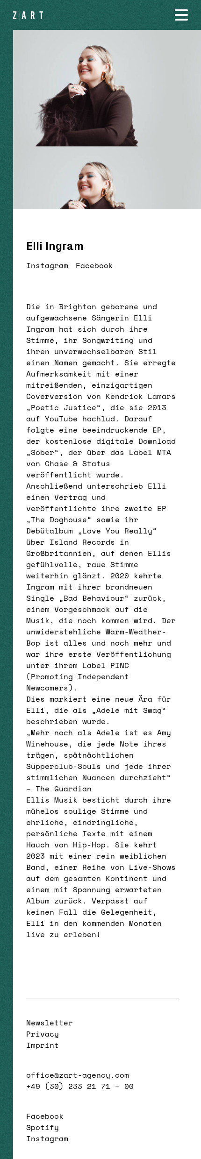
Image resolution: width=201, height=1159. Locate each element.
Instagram (47, 265)
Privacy (42, 1033)
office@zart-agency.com (77, 1075)
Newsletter (49, 1022)
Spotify (42, 1127)
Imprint (42, 1045)
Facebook (94, 265)
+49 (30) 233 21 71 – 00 (80, 1086)
